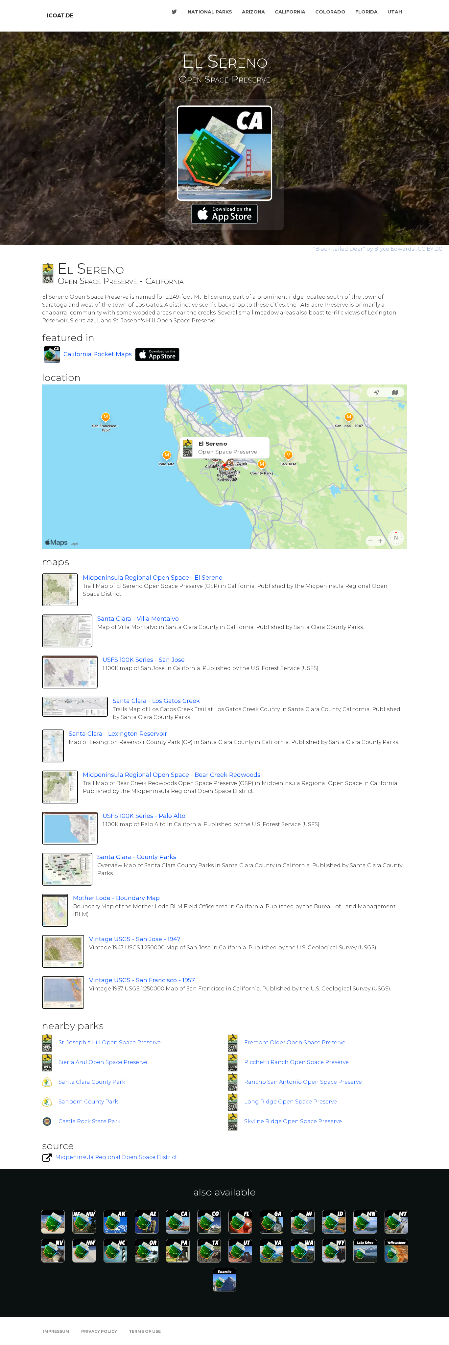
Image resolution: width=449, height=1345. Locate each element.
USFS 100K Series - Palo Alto (144, 816)
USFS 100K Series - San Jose (144, 659)
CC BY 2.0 (430, 249)
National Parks (210, 12)
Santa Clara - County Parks (136, 857)
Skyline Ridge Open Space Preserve (293, 1121)
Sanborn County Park (88, 1102)
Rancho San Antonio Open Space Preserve (303, 1082)
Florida (366, 12)
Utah (395, 12)
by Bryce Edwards (364, 249)
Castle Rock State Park (90, 1121)
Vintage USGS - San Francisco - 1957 (142, 980)
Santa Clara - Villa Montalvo (138, 618)
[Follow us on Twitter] (174, 12)
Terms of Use (145, 1331)
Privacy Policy (99, 1331)
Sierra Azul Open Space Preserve (103, 1062)
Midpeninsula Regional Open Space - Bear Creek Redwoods (171, 774)
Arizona (253, 12)
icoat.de (60, 15)
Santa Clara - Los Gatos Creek (156, 701)
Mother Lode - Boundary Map (116, 898)
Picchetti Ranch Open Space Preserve (296, 1062)
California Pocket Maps (97, 354)
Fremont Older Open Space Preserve (294, 1042)
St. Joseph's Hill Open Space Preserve (110, 1042)
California (290, 12)
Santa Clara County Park (92, 1082)
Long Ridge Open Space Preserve (290, 1102)
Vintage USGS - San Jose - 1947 (134, 939)
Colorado (330, 12)
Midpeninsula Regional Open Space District (116, 1157)
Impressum (56, 1331)
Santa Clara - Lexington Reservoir (118, 733)
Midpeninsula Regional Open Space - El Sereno (153, 577)
